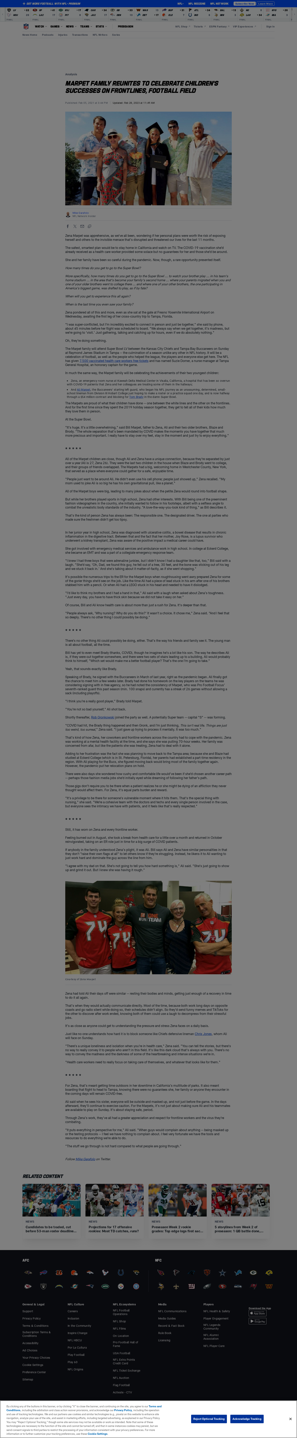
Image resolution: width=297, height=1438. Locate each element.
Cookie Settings (97, 1433)
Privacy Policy (123, 1410)
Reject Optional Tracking (209, 1418)
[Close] (290, 1418)
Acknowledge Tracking (247, 1418)
